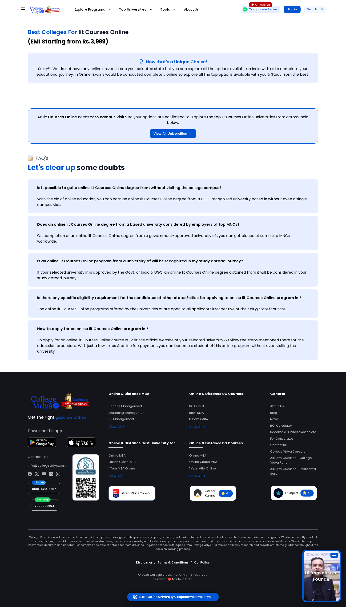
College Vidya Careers (287, 451)
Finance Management (125, 406)
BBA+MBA (196, 412)
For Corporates (282, 438)
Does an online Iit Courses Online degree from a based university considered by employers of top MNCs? (138, 224)
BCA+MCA (197, 406)
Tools (165, 9)
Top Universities (132, 9)
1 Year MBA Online (122, 468)
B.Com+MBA (198, 419)
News (274, 419)
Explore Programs (90, 9)
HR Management (121, 419)
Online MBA (117, 455)
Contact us (278, 445)
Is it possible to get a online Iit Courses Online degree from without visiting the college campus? (129, 187)
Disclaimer (144, 562)
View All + (117, 426)
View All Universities (170, 133)
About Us (191, 9)
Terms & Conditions (173, 562)
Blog (273, 412)
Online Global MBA (123, 462)
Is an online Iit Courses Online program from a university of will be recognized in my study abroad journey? (140, 261)
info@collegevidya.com (47, 465)
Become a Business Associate (293, 432)
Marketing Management (127, 412)
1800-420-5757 (44, 489)
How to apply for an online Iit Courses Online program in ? (92, 328)
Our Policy (202, 562)
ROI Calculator (281, 425)
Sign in (292, 9)
